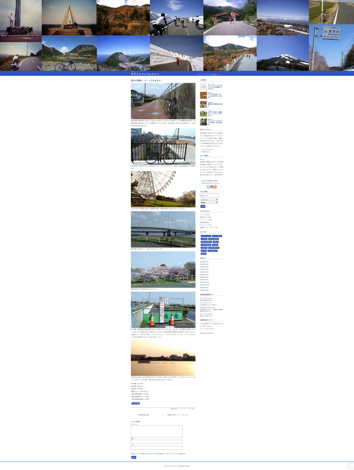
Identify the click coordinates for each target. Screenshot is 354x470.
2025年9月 (203, 287)
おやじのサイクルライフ (145, 74)
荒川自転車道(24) (212, 250)
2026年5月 (203, 269)
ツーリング (182, 408)
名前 (132, 438)
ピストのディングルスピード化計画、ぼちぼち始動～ (215, 122)
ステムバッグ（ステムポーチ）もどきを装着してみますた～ (215, 87)
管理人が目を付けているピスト (211, 183)
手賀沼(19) (204, 247)
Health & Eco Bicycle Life (207, 307)
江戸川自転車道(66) (214, 247)
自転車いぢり (210, 92)
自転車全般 (203, 222)
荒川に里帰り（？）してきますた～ (147, 80)
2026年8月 (203, 261)
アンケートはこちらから (207, 328)
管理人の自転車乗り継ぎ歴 (209, 181)
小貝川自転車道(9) (206, 245)
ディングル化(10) (217, 236)
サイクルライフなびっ (206, 314)
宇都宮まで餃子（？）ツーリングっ (177, 415)
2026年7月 (203, 264)
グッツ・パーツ (211, 84)
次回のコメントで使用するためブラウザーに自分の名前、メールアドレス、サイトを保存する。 (158, 453)
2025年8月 (203, 290)
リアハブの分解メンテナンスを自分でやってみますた (215, 96)
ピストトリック (204, 225)
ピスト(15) (204, 239)
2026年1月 (203, 279)
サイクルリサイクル (206, 303)
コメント (134, 424)
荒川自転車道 (135, 403)
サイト (133, 445)
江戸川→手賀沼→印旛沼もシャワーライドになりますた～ (215, 113)
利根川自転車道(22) (206, 242)
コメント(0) (191, 408)
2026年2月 (203, 277)
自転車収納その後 (144, 415)
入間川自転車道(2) (213, 239)
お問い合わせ (206, 151)
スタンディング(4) (206, 236)
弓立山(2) (215, 245)
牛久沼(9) (204, 250)
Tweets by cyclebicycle (206, 333)
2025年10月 (203, 285)
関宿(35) (204, 253)
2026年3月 (203, 274)
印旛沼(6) (216, 242)
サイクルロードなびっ (206, 298)
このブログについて (208, 149)
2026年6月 (203, 267)
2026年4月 (203, 272)
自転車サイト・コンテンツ (208, 227)
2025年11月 (203, 282)
